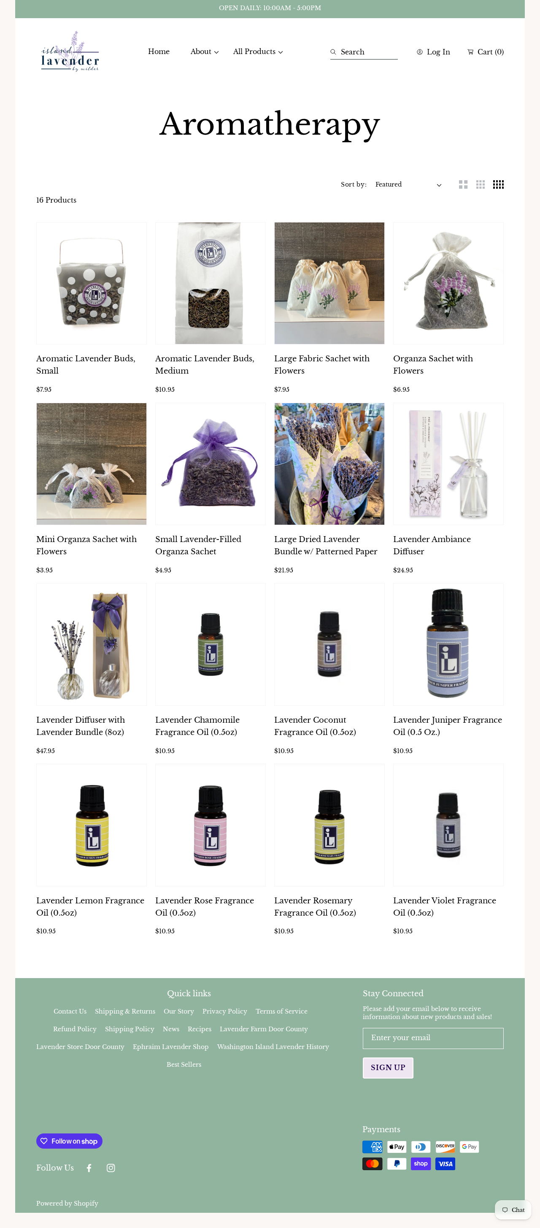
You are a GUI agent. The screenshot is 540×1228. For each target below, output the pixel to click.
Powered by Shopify (67, 1203)
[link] (201, 51)
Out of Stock (92, 333)
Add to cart (91, 514)
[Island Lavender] (70, 52)
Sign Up (388, 1067)
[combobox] (364, 52)
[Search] (335, 52)
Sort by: (354, 184)
